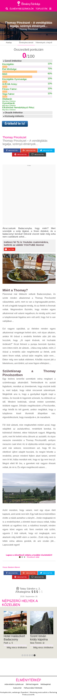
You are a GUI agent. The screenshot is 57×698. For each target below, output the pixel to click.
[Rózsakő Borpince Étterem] (41, 622)
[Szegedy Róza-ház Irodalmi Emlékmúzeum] (15, 622)
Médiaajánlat (46, 684)
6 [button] (34, 655)
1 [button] (22, 655)
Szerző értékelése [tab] (13, 61)
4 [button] (29, 655)
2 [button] (25, 655)
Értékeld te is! (15, 124)
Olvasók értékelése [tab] (14, 112)
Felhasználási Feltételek (33, 688)
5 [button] (32, 655)
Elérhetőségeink (32, 684)
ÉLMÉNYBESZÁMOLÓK (22, 8)
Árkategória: (23, 591)
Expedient (24, 692)
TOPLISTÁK (42, 8)
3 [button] (27, 655)
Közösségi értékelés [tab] (14, 116)
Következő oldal (33, 557)
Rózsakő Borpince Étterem (41, 638)
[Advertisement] (28, 195)
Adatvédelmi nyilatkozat (14, 684)
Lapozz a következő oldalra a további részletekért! (29, 555)
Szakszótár (17, 688)
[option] (15, 632)
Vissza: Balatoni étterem (11, 567)
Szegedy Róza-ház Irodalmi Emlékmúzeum (13, 639)
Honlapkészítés (5, 692)
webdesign (16, 692)
